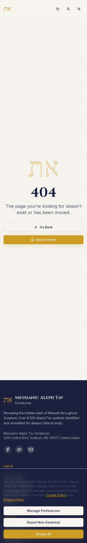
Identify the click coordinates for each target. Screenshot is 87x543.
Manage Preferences (43, 511)
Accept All (43, 534)
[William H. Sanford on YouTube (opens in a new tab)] (19, 449)
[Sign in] (68, 8)
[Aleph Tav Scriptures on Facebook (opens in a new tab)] (8, 449)
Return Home (46, 240)
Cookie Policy (56, 495)
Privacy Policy (14, 499)
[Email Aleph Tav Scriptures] (31, 449)
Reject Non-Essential (43, 522)
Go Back (46, 227)
